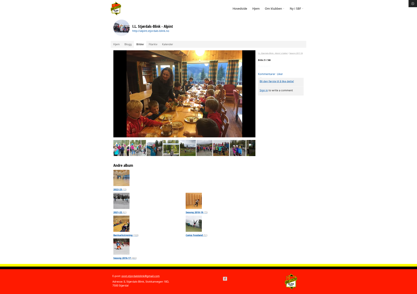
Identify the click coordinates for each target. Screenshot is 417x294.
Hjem (256, 8)
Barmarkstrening (125, 235)
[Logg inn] (413, 4)
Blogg (128, 44)
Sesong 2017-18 (296, 53)
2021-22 (120, 212)
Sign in (264, 90)
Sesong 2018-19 (197, 212)
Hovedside (240, 8)
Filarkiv (153, 44)
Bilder (140, 44)
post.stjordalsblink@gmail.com (141, 276)
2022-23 (120, 189)
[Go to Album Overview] (121, 178)
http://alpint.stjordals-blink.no (150, 31)
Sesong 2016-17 (125, 258)
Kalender (167, 44)
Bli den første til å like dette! (277, 81)
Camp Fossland (196, 235)
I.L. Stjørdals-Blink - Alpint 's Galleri (273, 53)
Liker (280, 74)
